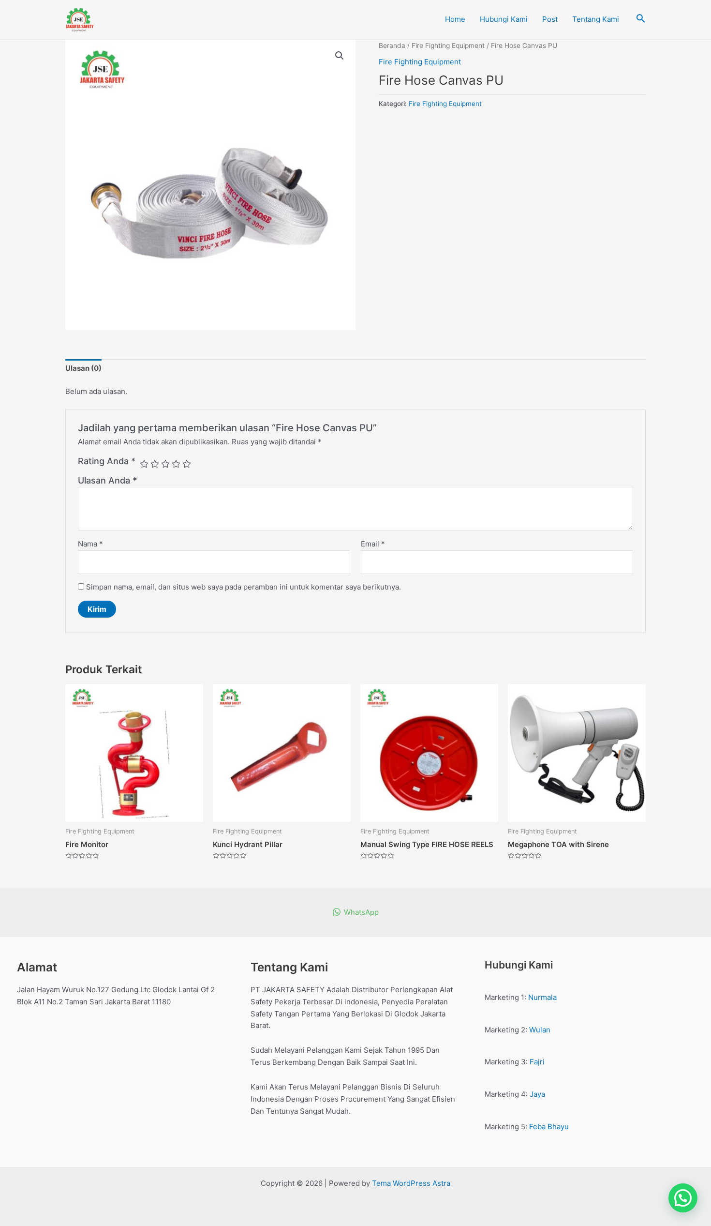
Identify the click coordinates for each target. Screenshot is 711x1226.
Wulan (539, 1029)
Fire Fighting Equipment (448, 45)
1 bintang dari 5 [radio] (144, 463)
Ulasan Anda (107, 480)
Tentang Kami (595, 19)
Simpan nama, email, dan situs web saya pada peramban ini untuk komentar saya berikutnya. (243, 586)
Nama (90, 543)
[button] (339, 55)
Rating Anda (106, 461)
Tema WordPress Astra (411, 1183)
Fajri (537, 1061)
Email (373, 543)
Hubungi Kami (504, 19)
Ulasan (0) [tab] (83, 368)
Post (550, 19)
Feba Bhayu (549, 1126)
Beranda (392, 45)
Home (455, 19)
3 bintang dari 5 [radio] (165, 463)
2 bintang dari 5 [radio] (154, 463)
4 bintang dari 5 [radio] (176, 463)
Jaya (537, 1094)
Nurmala (542, 997)
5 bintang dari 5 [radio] (186, 463)
